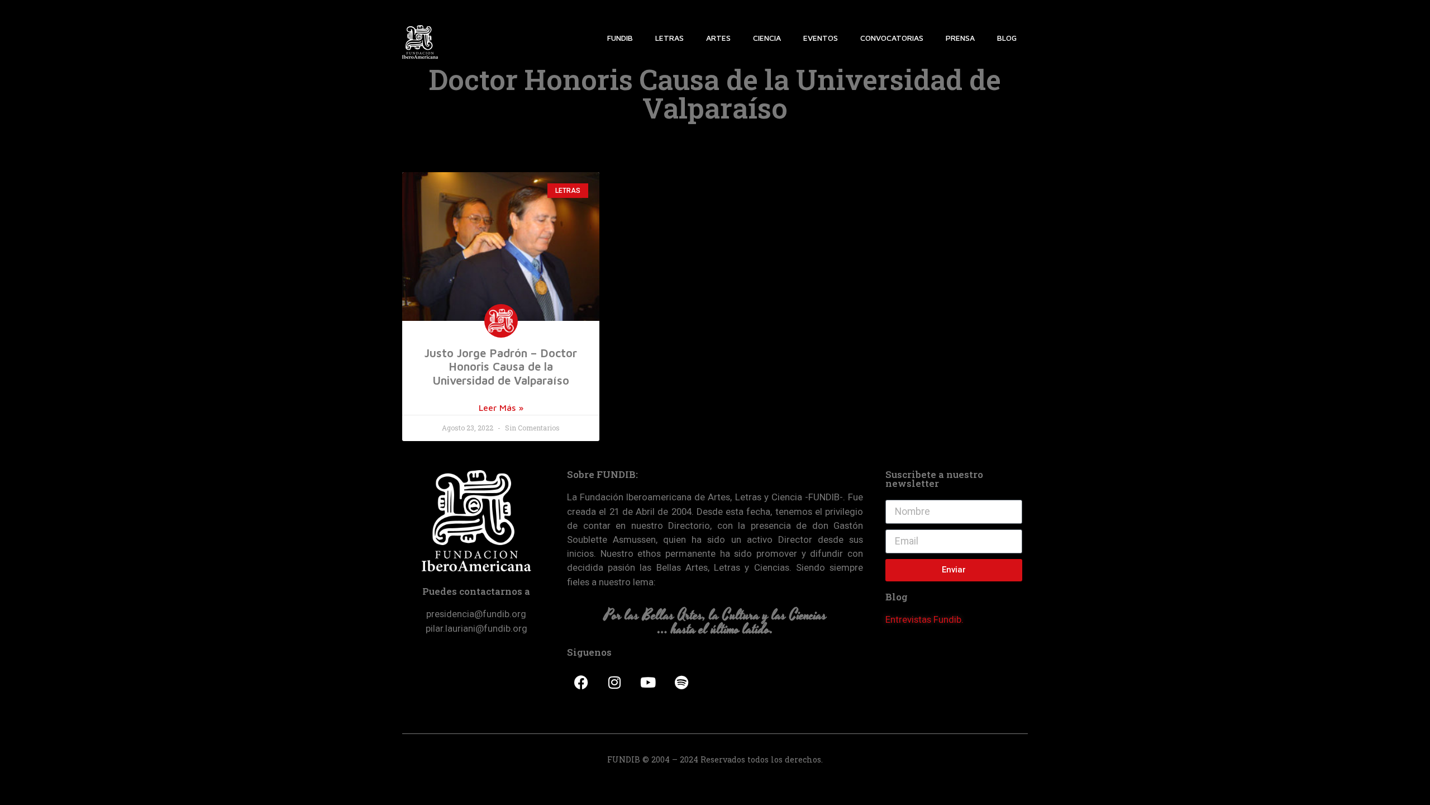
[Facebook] (581, 682)
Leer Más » (501, 407)
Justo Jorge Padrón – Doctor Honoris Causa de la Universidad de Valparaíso (501, 366)
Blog (1007, 37)
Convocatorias (891, 37)
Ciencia (767, 37)
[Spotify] (681, 682)
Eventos (820, 37)
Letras (669, 37)
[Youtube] (648, 682)
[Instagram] (614, 682)
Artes (718, 37)
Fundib (620, 37)
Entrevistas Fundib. (924, 619)
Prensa (960, 37)
